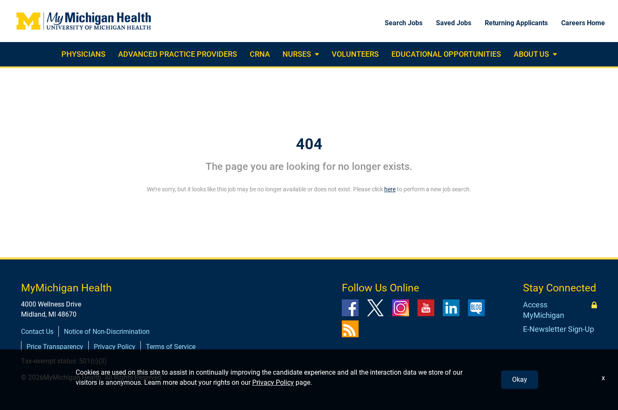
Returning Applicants (516, 23)
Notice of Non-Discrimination (107, 332)
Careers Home (583, 23)
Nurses (297, 54)
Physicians (83, 54)
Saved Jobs (453, 23)
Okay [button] (519, 380)
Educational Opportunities (446, 54)
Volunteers (355, 54)
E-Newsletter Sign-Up (558, 329)
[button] (316, 54)
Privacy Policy (114, 347)
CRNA (260, 54)
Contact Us (37, 332)
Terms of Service (170, 347)
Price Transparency (54, 347)
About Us (531, 54)
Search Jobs (404, 23)
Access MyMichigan (543, 310)
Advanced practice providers (177, 54)
